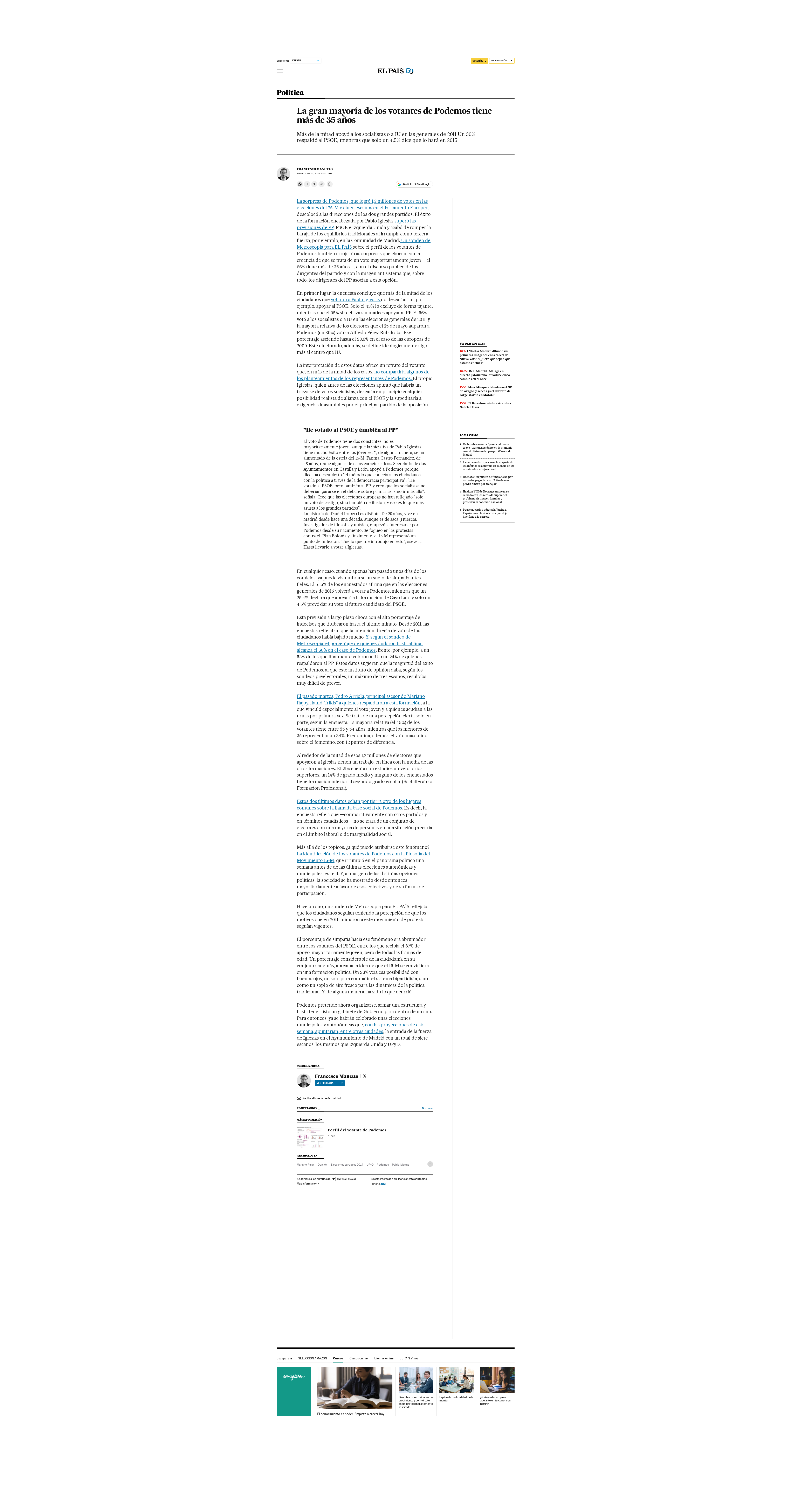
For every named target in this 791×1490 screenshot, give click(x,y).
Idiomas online (383, 1358)
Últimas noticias (472, 343)
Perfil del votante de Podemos (357, 1130)
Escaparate (284, 1358)
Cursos (338, 1358)
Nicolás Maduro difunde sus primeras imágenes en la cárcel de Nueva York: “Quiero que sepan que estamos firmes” (485, 357)
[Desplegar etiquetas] (430, 1164)
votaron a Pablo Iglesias (356, 299)
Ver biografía (325, 1083)
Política (290, 93)
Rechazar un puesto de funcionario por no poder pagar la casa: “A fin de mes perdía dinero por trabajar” (488, 480)
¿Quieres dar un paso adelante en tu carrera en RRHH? (495, 1400)
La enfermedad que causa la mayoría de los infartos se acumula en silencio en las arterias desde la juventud (488, 466)
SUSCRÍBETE (479, 60)
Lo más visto (469, 435)
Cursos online (359, 1358)
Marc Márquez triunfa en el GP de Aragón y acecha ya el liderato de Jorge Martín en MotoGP (486, 391)
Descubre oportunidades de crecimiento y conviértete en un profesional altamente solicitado (416, 1402)
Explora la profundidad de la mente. (456, 1399)
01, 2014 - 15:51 (319, 173)
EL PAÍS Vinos (409, 1358)
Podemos (383, 1164)
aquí (383, 1183)
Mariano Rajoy (305, 1164)
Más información (307, 1183)
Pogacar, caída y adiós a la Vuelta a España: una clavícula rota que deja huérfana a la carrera (485, 513)
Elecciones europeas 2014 (347, 1164)
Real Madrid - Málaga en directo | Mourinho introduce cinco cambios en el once (485, 375)
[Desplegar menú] (280, 71)
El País (331, 1136)
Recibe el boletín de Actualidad (322, 1098)
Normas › (427, 1108)
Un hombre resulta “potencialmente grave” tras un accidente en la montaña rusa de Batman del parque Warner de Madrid (487, 449)
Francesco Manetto (315, 169)
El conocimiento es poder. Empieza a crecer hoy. (351, 1414)
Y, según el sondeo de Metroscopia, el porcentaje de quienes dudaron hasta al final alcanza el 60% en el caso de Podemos (360, 643)
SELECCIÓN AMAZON (312, 1358)
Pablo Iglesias (400, 1164)
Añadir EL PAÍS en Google (416, 184)
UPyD (370, 1164)
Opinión (323, 1164)
